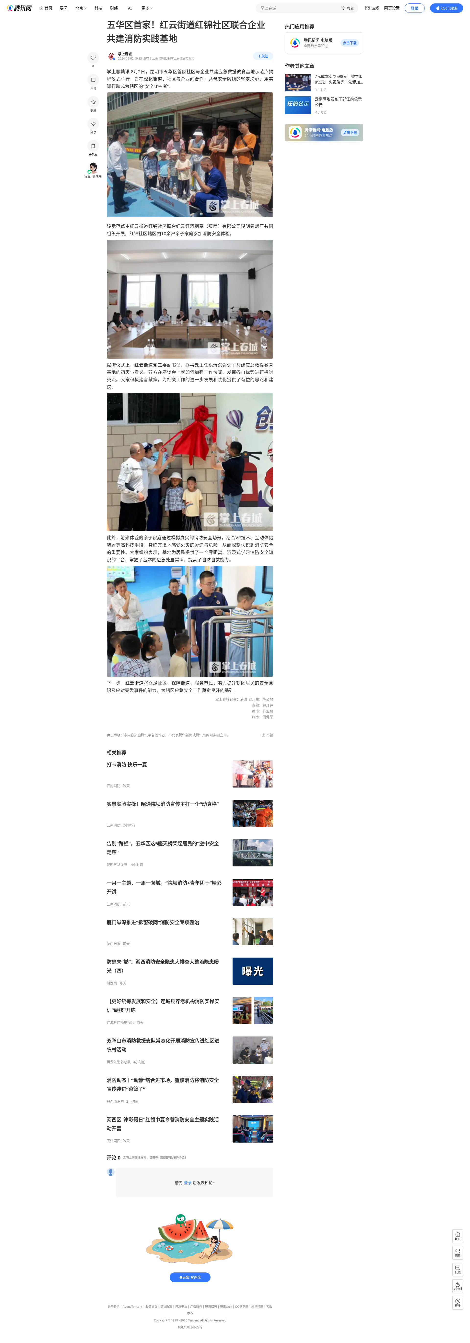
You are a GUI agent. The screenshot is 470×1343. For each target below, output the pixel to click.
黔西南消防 (115, 1101)
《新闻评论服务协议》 (173, 1158)
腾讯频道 (257, 1307)
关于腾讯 (113, 1307)
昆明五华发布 (117, 864)
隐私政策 (166, 1307)
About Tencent (132, 1307)
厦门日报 (113, 943)
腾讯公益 (226, 1307)
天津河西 (113, 1141)
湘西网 (112, 983)
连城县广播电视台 (120, 1022)
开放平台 (181, 1307)
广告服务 (196, 1307)
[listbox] (190, 946)
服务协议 (151, 1307)
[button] (350, 43)
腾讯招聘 (211, 1307)
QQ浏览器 (241, 1307)
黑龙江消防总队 (119, 1062)
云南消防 (113, 786)
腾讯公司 (184, 1327)
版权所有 (196, 1327)
